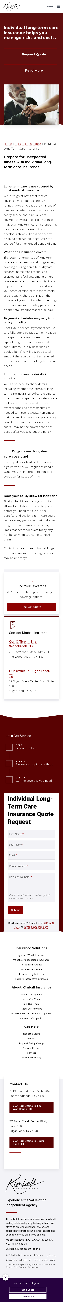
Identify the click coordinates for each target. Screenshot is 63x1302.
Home (8, 144)
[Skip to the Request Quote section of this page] (30, 54)
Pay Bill (31, 1038)
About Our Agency (31, 994)
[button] (53, 6)
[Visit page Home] (11, 6)
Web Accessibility (31, 1057)
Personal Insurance (28, 144)
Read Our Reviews (31, 1008)
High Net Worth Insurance (31, 955)
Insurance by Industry (31, 974)
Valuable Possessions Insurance (31, 959)
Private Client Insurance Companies (31, 1013)
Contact (31, 1052)
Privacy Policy (48, 1260)
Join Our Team (31, 1003)
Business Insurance (31, 969)
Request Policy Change (32, 1043)
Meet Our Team (31, 999)
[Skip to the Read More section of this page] (30, 70)
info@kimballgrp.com (36, 927)
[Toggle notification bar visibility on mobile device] (5, 1277)
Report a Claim (31, 1033)
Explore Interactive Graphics (31, 978)
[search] (42, 6)
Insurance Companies (31, 1018)
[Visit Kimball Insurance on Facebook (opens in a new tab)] (19, 1160)
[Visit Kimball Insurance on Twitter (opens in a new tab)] (12, 1160)
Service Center (31, 1047)
